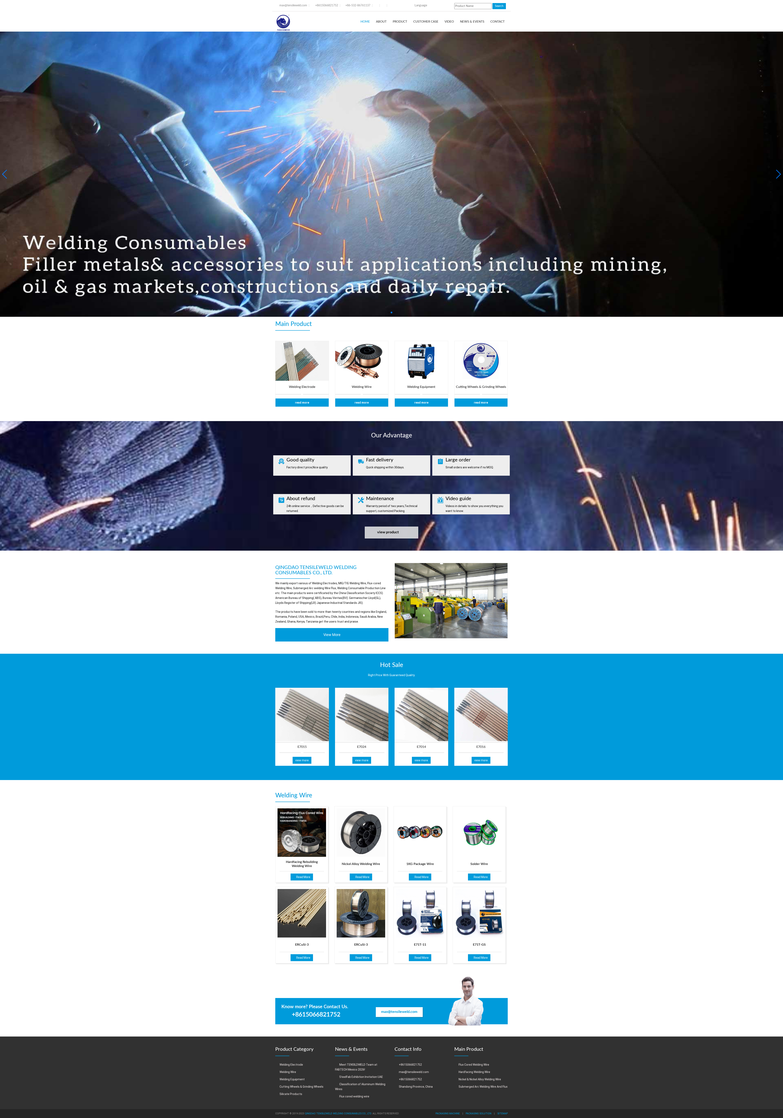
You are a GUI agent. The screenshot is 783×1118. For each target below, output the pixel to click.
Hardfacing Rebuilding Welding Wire (302, 864)
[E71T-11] (420, 913)
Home (365, 21)
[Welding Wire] (361, 361)
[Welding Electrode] (302, 361)
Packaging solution (478, 1113)
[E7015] (302, 714)
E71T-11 (420, 944)
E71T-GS (479, 944)
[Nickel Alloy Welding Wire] (361, 832)
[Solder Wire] (479, 832)
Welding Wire (288, 1072)
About (381, 21)
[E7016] (481, 714)
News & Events (472, 21)
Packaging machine (448, 1113)
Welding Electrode (291, 1064)
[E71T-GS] (479, 913)
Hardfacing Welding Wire (474, 1072)
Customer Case (425, 21)
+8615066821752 (326, 5)
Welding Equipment (292, 1079)
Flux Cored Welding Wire (474, 1064)
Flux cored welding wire (354, 1096)
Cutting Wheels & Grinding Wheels (301, 1086)
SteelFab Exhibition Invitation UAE (361, 1076)
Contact (497, 21)
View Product (388, 532)
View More (332, 635)
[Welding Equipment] (421, 361)
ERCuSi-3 (302, 944)
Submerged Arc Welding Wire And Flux (483, 1086)
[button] (388, 312)
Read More (302, 402)
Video (449, 21)
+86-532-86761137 (357, 5)
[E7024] (362, 714)
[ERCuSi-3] (302, 913)
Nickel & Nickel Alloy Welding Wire (480, 1079)
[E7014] (421, 714)
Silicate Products (291, 1094)
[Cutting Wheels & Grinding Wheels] (481, 361)
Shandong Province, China (416, 1086)
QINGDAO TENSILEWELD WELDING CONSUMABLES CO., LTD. (338, 1113)
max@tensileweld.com (293, 5)
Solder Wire (479, 864)
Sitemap (502, 1113)
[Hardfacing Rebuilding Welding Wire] (302, 832)
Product (400, 21)
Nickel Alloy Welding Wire (361, 864)
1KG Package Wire (420, 864)
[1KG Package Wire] (420, 832)
